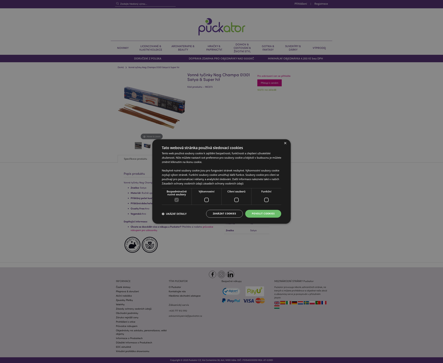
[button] (174, 213)
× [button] (285, 143)
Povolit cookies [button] (263, 213)
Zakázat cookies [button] (224, 213)
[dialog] (221, 181)
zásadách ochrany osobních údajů (223, 183)
